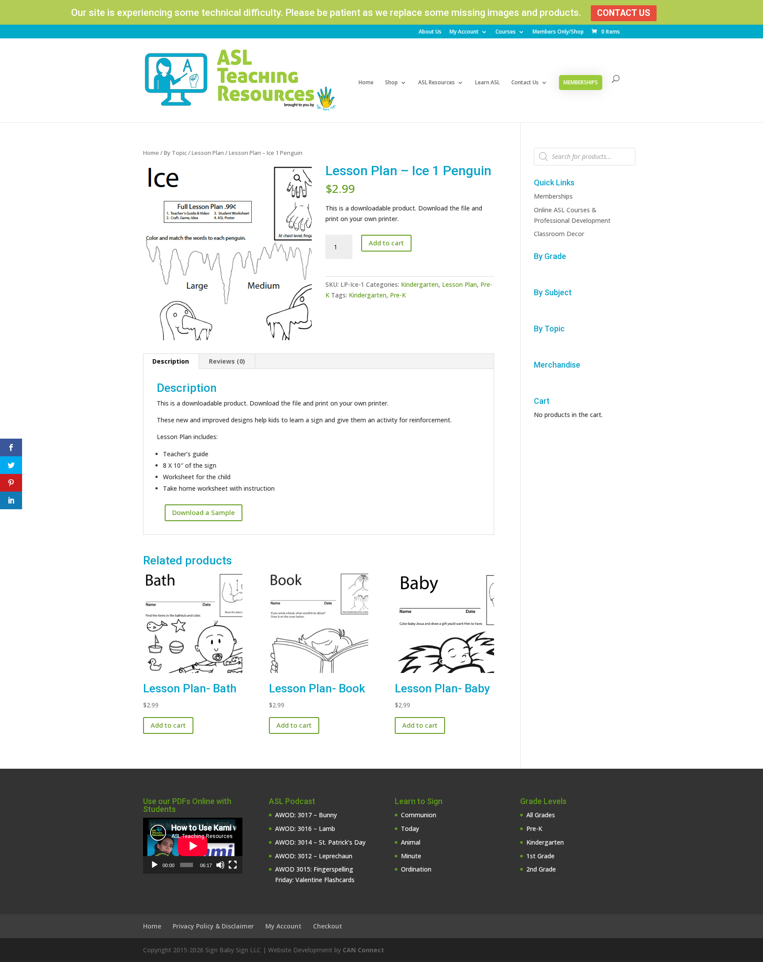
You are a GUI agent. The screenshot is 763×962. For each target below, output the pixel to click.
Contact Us (623, 13)
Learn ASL (487, 82)
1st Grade (540, 856)
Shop (391, 82)
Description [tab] (170, 361)
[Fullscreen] (232, 865)
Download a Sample (203, 512)
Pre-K (398, 295)
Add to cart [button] (168, 725)
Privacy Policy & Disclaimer (213, 926)
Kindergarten (419, 284)
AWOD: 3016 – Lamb (305, 828)
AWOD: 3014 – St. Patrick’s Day (320, 842)
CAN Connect (363, 950)
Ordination (416, 869)
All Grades (540, 815)
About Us (430, 32)
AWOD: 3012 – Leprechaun (313, 856)
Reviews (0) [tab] (227, 361)
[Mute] (220, 865)
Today (410, 828)
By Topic (175, 153)
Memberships (580, 82)
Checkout (327, 926)
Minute (411, 856)
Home (366, 82)
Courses (505, 32)
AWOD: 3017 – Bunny (306, 815)
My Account (464, 32)
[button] (298, 178)
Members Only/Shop (558, 32)
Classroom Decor (559, 233)
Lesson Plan (208, 153)
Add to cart (386, 242)
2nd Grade (541, 869)
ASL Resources (436, 82)
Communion (418, 815)
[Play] (154, 865)
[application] (192, 846)
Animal (410, 842)
